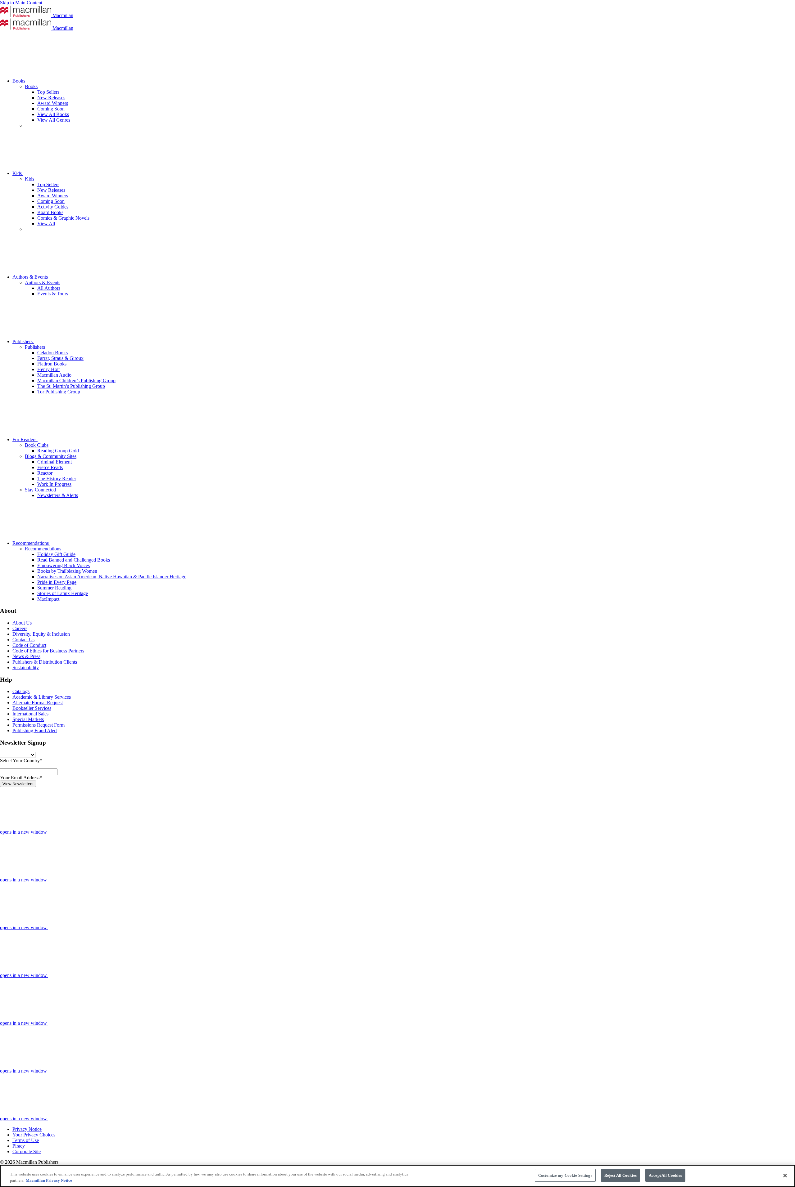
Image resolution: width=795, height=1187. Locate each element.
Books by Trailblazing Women (67, 571)
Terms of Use (25, 1140)
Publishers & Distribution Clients (44, 662)
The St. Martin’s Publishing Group (71, 386)
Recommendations (31, 543)
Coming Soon (51, 108)
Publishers (23, 341)
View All (46, 223)
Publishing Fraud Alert (34, 730)
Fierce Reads (50, 467)
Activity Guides (52, 206)
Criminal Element (54, 461)
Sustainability (25, 667)
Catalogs (21, 691)
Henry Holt (48, 369)
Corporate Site (26, 1151)
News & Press (26, 656)
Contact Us (23, 639)
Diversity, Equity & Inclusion (41, 634)
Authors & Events (30, 277)
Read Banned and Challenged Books (73, 559)
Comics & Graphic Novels (63, 218)
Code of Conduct (29, 645)
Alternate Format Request (37, 702)
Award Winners (52, 103)
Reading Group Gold (58, 450)
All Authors (48, 288)
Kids (17, 173)
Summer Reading (54, 587)
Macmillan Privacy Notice (49, 1180)
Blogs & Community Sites (50, 456)
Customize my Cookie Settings (565, 1175)
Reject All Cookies (620, 1175)
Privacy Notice (27, 1129)
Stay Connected (40, 489)
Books (19, 80)
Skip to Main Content (21, 2)
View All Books (53, 114)
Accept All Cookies (665, 1175)
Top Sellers (48, 92)
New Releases (51, 97)
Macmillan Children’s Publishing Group (76, 380)
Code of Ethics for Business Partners (48, 650)
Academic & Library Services (41, 697)
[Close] (785, 1175)
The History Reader (56, 478)
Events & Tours (52, 293)
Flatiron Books (51, 363)
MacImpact (48, 599)
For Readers (25, 439)
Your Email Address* (21, 777)
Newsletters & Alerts (57, 495)
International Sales (30, 713)
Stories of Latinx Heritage (62, 593)
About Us (22, 622)
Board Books (50, 212)
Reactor (44, 473)
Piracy (18, 1146)
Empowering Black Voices (63, 565)
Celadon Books (52, 352)
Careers (19, 628)
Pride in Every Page (56, 582)
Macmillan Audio (54, 375)
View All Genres (53, 120)
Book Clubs (36, 445)
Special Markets (28, 719)
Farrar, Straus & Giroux (60, 358)
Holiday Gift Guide (56, 554)
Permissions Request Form (38, 725)
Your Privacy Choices (33, 1134)
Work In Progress (54, 484)
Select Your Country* (21, 760)
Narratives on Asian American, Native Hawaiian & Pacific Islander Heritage (111, 576)
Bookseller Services (31, 708)
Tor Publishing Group (58, 391)
